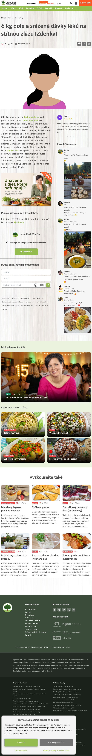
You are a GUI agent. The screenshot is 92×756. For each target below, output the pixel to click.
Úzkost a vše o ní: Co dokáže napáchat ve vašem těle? (70, 710)
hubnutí (4, 309)
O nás (10, 18)
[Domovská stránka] (9, 3)
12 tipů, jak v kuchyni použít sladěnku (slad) (67, 694)
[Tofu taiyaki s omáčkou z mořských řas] (77, 541)
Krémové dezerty (8, 503)
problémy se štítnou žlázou (10, 305)
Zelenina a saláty (8, 551)
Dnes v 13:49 (69, 300)
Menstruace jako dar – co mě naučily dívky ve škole (29, 706)
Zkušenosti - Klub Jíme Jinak (20, 298)
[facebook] (84, 44)
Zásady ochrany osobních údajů (56, 751)
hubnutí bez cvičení (42, 302)
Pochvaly (19, 18)
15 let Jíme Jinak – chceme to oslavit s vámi (26, 686)
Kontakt (28, 635)
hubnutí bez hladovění (26, 302)
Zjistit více (19, 222)
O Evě (39, 8)
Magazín (58, 8)
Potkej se (69, 8)
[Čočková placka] (46, 493)
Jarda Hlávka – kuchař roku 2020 (63, 700)
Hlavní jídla (67, 551)
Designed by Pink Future (61, 647)
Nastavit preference (56, 742)
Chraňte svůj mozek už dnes (22, 698)
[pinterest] (89, 44)
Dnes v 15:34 (69, 288)
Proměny (30, 8)
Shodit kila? (85, 3)
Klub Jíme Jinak (31, 626)
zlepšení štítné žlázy (41, 305)
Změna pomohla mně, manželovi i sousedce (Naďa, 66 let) (31, 704)
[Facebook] (54, 609)
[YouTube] (73, 609)
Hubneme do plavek (46, 4)
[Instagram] (59, 609)
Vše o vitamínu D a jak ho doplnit (63, 708)
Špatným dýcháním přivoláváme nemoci (25, 701)
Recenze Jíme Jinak (32, 623)
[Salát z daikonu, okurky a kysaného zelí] (46, 541)
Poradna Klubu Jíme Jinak (75, 291)
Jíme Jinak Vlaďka (30, 234)
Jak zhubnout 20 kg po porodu (63, 686)
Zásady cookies (21, 751)
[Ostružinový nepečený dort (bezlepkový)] (77, 493)
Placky (34, 503)
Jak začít (48, 8)
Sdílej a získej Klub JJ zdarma (35, 632)
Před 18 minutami (70, 222)
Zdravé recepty (30, 609)
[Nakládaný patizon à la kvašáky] (15, 541)
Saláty (34, 551)
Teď (65, 152)
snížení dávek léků (27, 305)
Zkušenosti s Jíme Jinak (9, 302)
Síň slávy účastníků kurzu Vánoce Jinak (65, 692)
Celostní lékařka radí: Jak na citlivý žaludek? (26, 709)
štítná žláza (5, 298)
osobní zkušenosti (37, 298)
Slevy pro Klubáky (31, 629)
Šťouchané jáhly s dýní (73, 303)
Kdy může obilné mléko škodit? (63, 702)
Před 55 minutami (70, 274)
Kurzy (13, 8)
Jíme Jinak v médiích (32, 621)
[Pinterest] (64, 609)
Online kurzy (29, 615)
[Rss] (69, 609)
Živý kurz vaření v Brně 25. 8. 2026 (24, 714)
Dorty (65, 503)
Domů (3, 18)
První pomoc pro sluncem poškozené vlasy (26, 712)
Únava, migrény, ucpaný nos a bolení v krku (67, 689)
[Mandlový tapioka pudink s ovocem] (15, 493)
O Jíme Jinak (29, 618)
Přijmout (21, 742)
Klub (21, 8)
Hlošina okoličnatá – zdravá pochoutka (65, 697)
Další (59, 4)
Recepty (5, 8)
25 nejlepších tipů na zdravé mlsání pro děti (67, 705)
